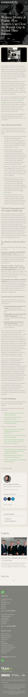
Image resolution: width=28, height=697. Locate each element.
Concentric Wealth (6, 645)
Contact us (4, 639)
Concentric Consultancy (8, 647)
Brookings (8, 192)
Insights (5, 44)
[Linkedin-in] (2, 660)
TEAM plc (4, 652)
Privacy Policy (5, 682)
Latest (3, 641)
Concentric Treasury (7, 649)
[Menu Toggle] (26, 3)
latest (10, 13)
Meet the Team (5, 637)
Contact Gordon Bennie (11, 489)
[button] (5, 499)
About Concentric (6, 635)
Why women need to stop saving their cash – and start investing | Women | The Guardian (14, 441)
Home (6, 13)
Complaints (4, 643)
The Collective (21, 680)
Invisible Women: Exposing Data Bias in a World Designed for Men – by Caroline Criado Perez (15, 451)
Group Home (5, 634)
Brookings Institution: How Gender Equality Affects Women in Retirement (14, 431)
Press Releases (10, 521)
